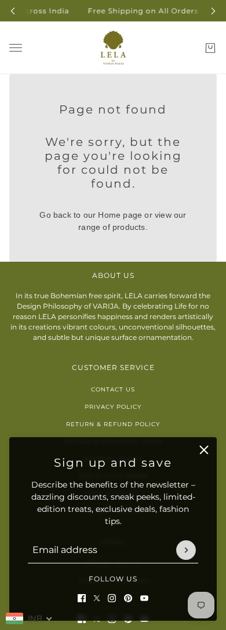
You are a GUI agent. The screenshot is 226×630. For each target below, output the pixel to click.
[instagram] (111, 598)
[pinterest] (128, 598)
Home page (120, 214)
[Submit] (186, 550)
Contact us (113, 389)
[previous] (13, 11)
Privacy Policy (113, 407)
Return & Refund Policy (113, 424)
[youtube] (144, 598)
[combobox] (29, 618)
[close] (204, 450)
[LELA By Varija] (113, 48)
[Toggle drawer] (15, 48)
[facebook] (81, 598)
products (128, 227)
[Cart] (210, 48)
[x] (97, 598)
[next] (213, 11)
